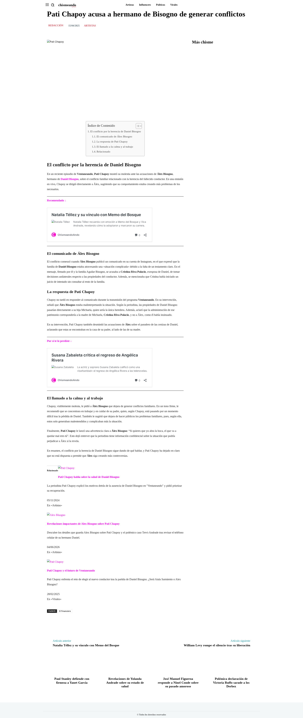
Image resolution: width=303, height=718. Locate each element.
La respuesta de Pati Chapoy (112, 141)
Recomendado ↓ (56, 200)
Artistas (90, 26)
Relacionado (103, 151)
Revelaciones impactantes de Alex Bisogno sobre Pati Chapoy (83, 523)
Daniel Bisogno (70, 179)
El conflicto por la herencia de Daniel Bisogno (115, 131)
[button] (52, 4)
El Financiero (65, 611)
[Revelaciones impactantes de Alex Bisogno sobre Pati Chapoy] (56, 514)
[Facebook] (228, 25)
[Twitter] (236, 25)
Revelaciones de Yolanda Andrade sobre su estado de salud (125, 682)
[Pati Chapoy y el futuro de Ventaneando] (55, 561)
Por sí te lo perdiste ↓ (59, 340)
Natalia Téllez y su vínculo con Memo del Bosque (86, 645)
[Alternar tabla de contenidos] (137, 126)
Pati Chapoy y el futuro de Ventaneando (71, 570)
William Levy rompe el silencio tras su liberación (217, 645)
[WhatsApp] (252, 25)
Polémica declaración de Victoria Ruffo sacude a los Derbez (231, 682)
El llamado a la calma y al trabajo (115, 146)
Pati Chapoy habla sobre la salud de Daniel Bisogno (88, 476)
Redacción (55, 25)
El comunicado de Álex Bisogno (114, 136)
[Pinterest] (244, 25)
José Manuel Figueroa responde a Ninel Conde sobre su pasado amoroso (178, 682)
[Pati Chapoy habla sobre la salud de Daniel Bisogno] (66, 468)
